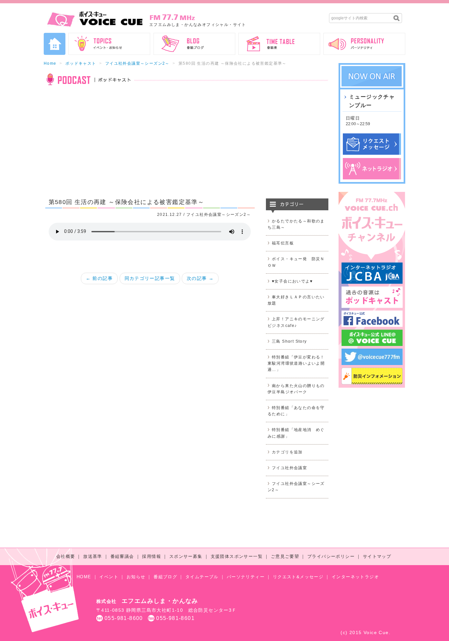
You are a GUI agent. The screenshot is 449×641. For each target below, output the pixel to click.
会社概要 (65, 556)
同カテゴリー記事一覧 (150, 278)
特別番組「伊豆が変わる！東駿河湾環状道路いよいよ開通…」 (296, 363)
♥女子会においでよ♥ (292, 281)
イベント (108, 576)
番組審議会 (122, 556)
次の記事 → (200, 278)
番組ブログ (165, 576)
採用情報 (151, 556)
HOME (84, 576)
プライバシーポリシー (331, 556)
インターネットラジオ (355, 576)
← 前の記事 (99, 278)
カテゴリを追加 (287, 452)
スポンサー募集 (185, 556)
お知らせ (136, 576)
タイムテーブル (202, 576)
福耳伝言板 (283, 243)
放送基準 (92, 556)
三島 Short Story (289, 341)
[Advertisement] (186, 146)
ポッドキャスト (80, 63)
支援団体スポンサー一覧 (237, 556)
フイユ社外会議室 (289, 468)
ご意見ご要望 (285, 556)
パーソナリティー (246, 576)
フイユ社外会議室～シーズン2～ (137, 63)
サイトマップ (377, 556)
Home (50, 63)
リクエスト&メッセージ (298, 576)
